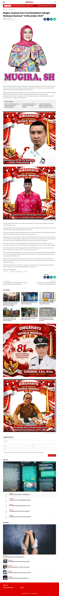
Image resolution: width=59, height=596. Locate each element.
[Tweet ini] (48, 19)
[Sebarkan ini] (44, 19)
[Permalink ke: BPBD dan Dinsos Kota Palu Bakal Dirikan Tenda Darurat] (29, 296)
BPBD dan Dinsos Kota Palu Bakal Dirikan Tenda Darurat (29, 303)
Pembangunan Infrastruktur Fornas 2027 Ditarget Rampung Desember (46, 319)
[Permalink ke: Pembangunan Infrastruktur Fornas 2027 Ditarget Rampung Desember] (47, 312)
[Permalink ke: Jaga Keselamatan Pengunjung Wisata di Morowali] (29, 312)
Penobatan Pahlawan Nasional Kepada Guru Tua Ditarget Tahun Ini (29, 105)
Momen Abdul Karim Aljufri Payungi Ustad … (19, 578)
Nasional (11, 504)
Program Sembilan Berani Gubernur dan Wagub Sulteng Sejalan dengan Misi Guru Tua (45, 105)
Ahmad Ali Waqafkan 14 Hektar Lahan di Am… (19, 567)
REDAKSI (22, 587)
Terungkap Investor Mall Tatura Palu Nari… (19, 511)
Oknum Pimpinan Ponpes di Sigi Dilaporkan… (14, 557)
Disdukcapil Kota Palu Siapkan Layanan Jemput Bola (28, 5)
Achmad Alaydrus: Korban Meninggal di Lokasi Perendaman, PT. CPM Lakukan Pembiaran (46, 283)
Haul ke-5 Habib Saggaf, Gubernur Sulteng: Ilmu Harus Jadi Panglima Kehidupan (12, 105)
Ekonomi (11, 509)
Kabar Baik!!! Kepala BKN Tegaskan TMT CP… (20, 505)
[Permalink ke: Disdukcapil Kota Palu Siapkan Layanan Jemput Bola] (47, 296)
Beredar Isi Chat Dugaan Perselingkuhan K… (20, 494)
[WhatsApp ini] (54, 19)
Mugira (25, 271)
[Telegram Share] (51, 19)
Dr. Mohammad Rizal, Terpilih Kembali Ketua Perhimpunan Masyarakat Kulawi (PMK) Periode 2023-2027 (15, 283)
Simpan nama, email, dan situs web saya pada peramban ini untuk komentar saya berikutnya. (24, 452)
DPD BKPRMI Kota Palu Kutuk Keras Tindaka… (19, 561)
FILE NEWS (11, 493)
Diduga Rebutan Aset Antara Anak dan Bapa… (20, 516)
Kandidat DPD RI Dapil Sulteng (16, 271)
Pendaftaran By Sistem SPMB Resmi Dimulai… (20, 500)
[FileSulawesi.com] (29, 2)
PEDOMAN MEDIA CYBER (8, 587)
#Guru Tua (6, 271)
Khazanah (5, 555)
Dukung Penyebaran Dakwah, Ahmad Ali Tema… (20, 572)
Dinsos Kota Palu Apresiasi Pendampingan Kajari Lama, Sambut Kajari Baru (9, 319)
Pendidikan (11, 498)
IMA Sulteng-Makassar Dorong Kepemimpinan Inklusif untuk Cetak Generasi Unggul (10, 304)
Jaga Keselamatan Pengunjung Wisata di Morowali (28, 318)
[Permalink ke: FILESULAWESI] (4, 19)
